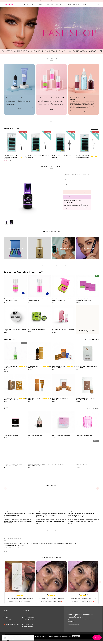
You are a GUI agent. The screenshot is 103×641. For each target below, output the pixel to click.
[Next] (97, 488)
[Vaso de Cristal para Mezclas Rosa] (87, 422)
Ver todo (51, 531)
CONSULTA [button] (26, 610)
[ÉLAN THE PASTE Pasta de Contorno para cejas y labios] (15, 316)
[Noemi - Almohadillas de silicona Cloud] (63, 422)
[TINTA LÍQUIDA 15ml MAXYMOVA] (39, 353)
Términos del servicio (28, 624)
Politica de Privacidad (28, 615)
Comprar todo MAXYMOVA (91, 339)
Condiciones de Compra (28, 617)
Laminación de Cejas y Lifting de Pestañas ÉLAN (23, 272)
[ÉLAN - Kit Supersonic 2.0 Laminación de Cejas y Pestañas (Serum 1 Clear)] (63, 286)
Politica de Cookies (27, 622)
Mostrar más (94, 129)
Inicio (5, 612)
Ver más (19, 108)
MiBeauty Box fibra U (12, 129)
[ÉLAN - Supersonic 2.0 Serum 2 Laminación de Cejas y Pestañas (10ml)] (39, 286)
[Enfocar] (7, 217)
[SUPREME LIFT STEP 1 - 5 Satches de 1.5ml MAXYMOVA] (15, 385)
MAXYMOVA (9, 339)
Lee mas (65, 208)
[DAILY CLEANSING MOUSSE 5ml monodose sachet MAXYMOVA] (87, 353)
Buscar (5, 615)
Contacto (6, 617)
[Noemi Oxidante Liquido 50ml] (39, 422)
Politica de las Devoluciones (29, 619)
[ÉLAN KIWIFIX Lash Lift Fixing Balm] (39, 316)
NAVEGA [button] (6, 610)
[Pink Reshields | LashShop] (63, 451)
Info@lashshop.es (17, 547)
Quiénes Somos (7, 619)
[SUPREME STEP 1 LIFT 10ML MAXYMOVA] (39, 385)
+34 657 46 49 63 (20, 545)
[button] (30, 4)
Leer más (6, 525)
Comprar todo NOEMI (92, 408)
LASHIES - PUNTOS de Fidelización (12, 622)
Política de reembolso (28, 626)
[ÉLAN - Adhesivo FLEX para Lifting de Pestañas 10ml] (63, 316)
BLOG (5, 551)
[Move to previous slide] (2, 582)
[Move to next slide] (100, 582)
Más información (67, 636)
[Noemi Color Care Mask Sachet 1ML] (15, 422)
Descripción (67, 196)
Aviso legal (25, 612)
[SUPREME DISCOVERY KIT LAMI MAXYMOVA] (63, 353)
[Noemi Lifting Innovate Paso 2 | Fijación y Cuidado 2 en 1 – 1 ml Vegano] (15, 451)
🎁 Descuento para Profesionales (11, 624)
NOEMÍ (7, 408)
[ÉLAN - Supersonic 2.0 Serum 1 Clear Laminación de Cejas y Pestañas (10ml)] (15, 286)
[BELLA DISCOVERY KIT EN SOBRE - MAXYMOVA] (63, 385)
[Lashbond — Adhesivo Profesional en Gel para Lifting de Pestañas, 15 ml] (39, 451)
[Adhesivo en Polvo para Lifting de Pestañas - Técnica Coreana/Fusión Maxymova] (87, 385)
